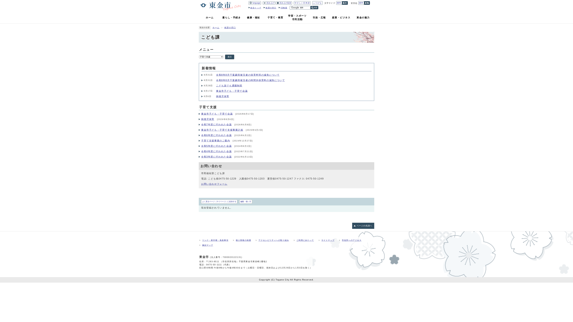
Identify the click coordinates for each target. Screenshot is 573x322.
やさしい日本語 (302, 3)
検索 (315, 7)
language (256, 3)
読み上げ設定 (285, 3)
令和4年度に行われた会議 (216, 151)
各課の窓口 (270, 8)
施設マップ (207, 245)
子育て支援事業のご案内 (215, 140)
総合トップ (255, 8)
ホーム (216, 28)
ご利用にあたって (305, 240)
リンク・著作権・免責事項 (215, 240)
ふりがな (317, 3)
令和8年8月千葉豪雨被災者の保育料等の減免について (248, 75)
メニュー (206, 49)
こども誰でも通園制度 (229, 85)
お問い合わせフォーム (214, 184)
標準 (339, 3)
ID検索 (284, 8)
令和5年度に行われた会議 (216, 146)
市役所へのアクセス (351, 240)
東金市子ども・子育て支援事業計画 (222, 130)
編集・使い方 (245, 202)
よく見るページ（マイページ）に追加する (219, 202)
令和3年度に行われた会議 (216, 156)
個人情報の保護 (243, 240)
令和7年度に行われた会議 (216, 124)
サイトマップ (328, 240)
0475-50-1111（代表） (218, 264)
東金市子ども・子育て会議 (232, 91)
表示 (230, 57)
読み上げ (270, 3)
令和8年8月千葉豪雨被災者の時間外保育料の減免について (250, 80)
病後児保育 (222, 96)
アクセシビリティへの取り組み (273, 240)
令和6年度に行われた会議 (216, 135)
